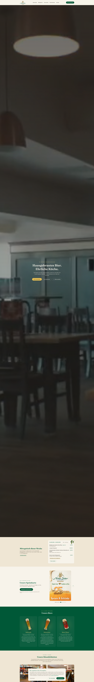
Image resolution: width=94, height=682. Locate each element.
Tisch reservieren (70, 2)
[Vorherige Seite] (47, 586)
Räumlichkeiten (52, 2)
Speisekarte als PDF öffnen (26, 589)
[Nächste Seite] (73, 586)
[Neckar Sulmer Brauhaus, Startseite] (23, 2)
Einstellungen (32, 678)
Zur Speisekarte (47, 279)
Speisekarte (35, 2)
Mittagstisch (40, 2)
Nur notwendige (52, 678)
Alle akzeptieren (60, 678)
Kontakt (57, 2)
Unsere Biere (46, 2)
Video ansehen (58, 279)
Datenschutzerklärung (54, 675)
